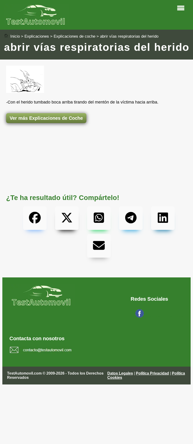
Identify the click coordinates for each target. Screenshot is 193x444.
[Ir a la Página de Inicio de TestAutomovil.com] (37, 24)
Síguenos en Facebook (164, 316)
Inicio (14, 36)
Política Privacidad (152, 373)
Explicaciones (36, 36)
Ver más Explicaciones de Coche (46, 118)
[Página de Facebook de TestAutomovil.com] (139, 316)
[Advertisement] (96, 141)
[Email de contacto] (40, 350)
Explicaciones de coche (74, 36)
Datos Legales (120, 373)
